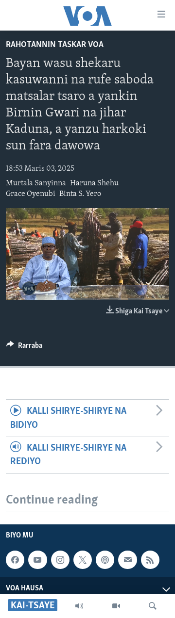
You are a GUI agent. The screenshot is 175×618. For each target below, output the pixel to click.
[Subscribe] (127, 560)
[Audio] (79, 606)
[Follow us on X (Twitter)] (82, 560)
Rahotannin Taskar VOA (55, 45)
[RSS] (150, 560)
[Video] (116, 606)
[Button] (24, 348)
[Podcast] (105, 560)
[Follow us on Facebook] (15, 560)
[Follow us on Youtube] (37, 560)
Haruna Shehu (94, 183)
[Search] (152, 606)
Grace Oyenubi (30, 194)
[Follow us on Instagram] (60, 560)
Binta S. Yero (80, 194)
